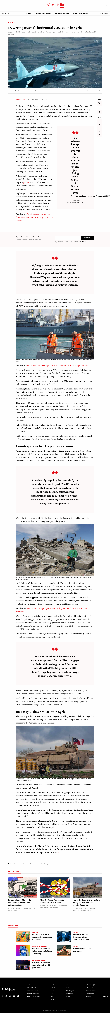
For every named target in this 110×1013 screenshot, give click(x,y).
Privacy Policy (90, 993)
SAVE (99, 109)
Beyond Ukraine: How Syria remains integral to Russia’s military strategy (19, 902)
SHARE (99, 117)
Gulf (52, 985)
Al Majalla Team (90, 988)
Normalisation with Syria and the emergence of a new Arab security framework (86, 902)
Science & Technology (80, 13)
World (52, 999)
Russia (32, 864)
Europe (53, 991)
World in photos (70, 991)
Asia (52, 996)
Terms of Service (91, 991)
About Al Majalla (91, 985)
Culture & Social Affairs (43, 13)
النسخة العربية (5, 13)
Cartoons (69, 988)
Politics (28, 13)
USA (52, 993)
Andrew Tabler (21, 100)
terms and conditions (67, 243)
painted (26, 182)
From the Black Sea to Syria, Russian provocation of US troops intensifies (58, 365)
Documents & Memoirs (33, 996)
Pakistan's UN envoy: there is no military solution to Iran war (81, 937)
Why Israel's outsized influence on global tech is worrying (42, 951)
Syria (24, 864)
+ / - (99, 99)
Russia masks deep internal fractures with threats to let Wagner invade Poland (34, 217)
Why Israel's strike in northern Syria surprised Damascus (42, 937)
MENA (53, 988)
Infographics (69, 993)
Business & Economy (62, 13)
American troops (43, 864)
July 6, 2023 (80, 203)
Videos (68, 985)
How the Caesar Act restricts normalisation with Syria (52, 901)
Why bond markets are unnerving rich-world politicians (41, 965)
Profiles (68, 996)
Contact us (89, 996)
